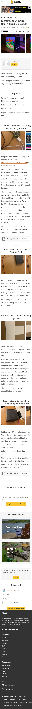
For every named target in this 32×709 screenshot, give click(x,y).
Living (4, 651)
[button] (2, 2)
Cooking (4, 649)
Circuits (4, 638)
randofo (9, 590)
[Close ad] (29, 7)
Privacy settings (22, 699)
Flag (6, 599)
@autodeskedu (9, 689)
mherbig (6, 28)
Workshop (5, 641)
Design (13, 28)
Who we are (5, 676)
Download (25, 239)
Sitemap (4, 674)
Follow (14, 65)
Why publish (6, 666)
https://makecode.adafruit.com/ (14, 163)
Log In (16, 577)
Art (18, 28)
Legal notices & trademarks (12, 705)
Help (3, 671)
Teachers (5, 657)
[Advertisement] (16, 9)
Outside (4, 654)
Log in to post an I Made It (16, 504)
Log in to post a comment (16, 608)
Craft (3, 646)
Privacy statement (9, 699)
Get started (5, 668)
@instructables (10, 685)
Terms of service (23, 696)
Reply (16, 603)
